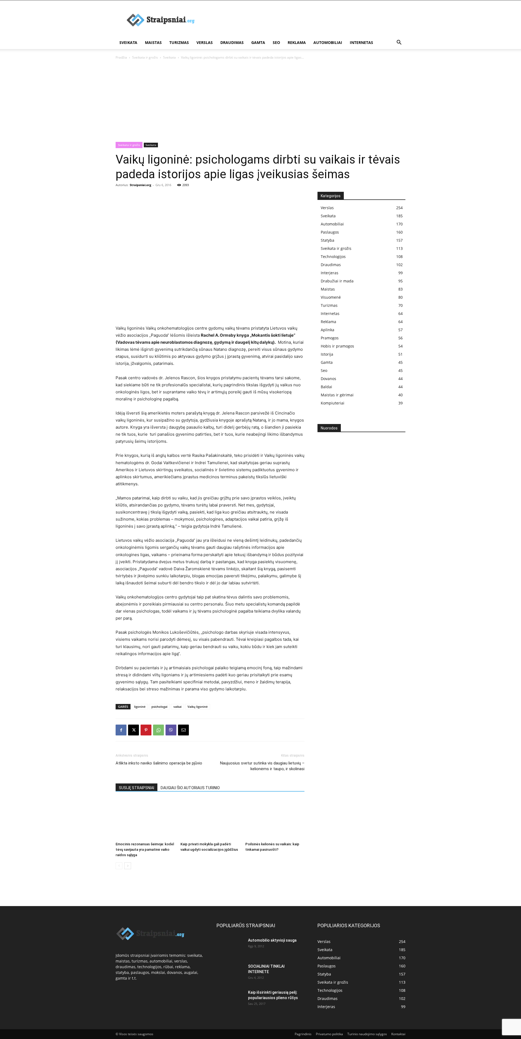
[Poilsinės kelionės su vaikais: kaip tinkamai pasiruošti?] (274, 819)
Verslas (204, 42)
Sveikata (128, 42)
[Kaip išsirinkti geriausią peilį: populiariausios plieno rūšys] (230, 999)
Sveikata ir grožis (145, 57)
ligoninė (139, 707)
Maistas (153, 42)
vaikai (177, 707)
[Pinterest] (146, 730)
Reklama (297, 42)
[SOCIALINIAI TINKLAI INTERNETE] (230, 972)
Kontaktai (398, 1034)
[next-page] (127, 865)
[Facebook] (121, 730)
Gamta (258, 42)
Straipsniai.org (140, 185)
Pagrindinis (303, 1034)
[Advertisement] (306, 20)
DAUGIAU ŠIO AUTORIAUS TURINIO (190, 788)
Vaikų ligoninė (198, 707)
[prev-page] (119, 865)
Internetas (361, 42)
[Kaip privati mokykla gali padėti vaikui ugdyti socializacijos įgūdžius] (210, 819)
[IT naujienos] (359, 524)
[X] (133, 730)
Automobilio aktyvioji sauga (272, 940)
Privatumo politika (329, 1034)
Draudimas (232, 42)
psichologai (159, 707)
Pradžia (121, 57)
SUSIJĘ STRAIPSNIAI (136, 788)
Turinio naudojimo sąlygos (367, 1034)
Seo (276, 42)
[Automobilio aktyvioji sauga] (230, 947)
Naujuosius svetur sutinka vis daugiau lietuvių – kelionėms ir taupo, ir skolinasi (262, 766)
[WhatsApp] (158, 730)
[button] (398, 43)
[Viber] (171, 730)
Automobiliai (327, 42)
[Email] (183, 730)
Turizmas (179, 42)
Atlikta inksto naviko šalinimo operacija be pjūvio (159, 763)
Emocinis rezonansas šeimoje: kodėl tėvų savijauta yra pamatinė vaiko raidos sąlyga (145, 849)
